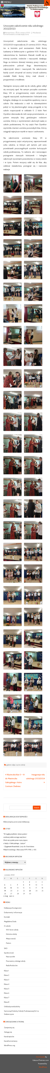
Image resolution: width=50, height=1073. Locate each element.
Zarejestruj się (9, 1027)
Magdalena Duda (10, 921)
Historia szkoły (11, 934)
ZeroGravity (40, 1057)
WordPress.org (9, 1045)
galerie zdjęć (10, 765)
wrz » (11, 896)
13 (11, 888)
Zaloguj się (8, 1032)
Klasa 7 (6, 997)
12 (5, 888)
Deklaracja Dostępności (12, 908)
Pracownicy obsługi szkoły (15, 961)
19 (5, 891)
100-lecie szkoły (12, 930)
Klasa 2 (6, 975)
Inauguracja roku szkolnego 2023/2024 (35, 776)
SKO (5, 948)
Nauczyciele (10, 956)
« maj (5, 896)
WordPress (43, 1067)
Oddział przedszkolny (12, 1006)
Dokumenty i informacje (13, 912)
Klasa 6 (6, 993)
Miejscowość (11, 939)
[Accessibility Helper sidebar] (47, 3)
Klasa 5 (6, 989)
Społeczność (9, 953)
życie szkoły (20, 765)
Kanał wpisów (9, 1036)
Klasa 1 (6, 971)
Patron (8, 943)
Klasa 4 (6, 984)
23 (30, 891)
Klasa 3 (6, 980)
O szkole (7, 926)
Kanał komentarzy (10, 1041)
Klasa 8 (6, 1002)
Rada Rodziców (11, 965)
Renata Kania (10, 33)
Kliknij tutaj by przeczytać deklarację (16, 822)
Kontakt (7, 917)
